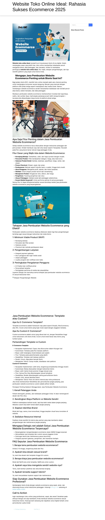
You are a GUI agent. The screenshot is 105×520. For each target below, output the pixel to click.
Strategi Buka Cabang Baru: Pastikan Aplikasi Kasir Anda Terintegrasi (81, 44)
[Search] (90, 25)
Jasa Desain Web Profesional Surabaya (80, 65)
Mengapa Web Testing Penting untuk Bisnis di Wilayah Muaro (81, 38)
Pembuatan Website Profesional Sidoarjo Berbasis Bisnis (80, 60)
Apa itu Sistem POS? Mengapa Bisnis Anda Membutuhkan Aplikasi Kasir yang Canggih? (81, 55)
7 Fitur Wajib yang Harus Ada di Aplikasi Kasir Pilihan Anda (81, 49)
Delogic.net (54, 487)
